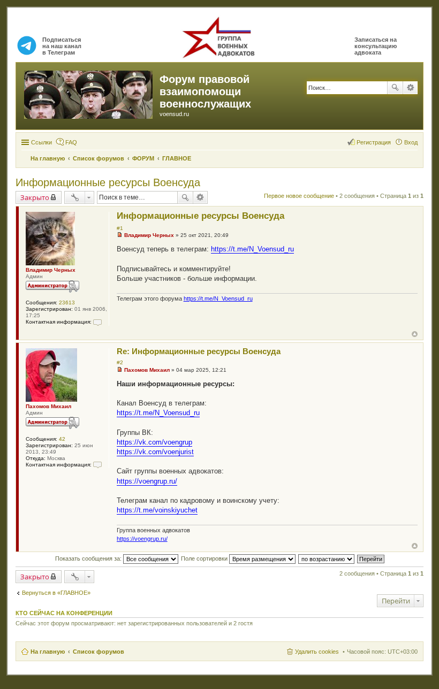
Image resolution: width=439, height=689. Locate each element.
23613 (67, 302)
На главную (48, 651)
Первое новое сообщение (299, 196)
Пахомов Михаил (48, 406)
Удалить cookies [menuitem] (317, 651)
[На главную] (89, 92)
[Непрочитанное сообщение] (120, 235)
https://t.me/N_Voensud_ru (252, 249)
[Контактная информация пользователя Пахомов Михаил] (97, 465)
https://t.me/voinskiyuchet (157, 510)
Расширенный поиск (410, 87)
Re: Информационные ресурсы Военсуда (199, 351)
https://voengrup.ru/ (147, 481)
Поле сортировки (205, 558)
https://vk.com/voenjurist (155, 452)
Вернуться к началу (415, 334)
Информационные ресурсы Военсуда (108, 182)
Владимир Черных (50, 270)
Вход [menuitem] (411, 142)
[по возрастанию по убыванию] (326, 558)
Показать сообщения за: (89, 558)
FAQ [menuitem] (71, 142)
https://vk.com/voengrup (154, 442)
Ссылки (41, 142)
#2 (120, 362)
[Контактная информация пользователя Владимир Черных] (97, 322)
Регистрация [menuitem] (374, 142)
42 (62, 439)
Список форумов (98, 651)
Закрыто (34, 197)
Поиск (395, 87)
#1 (120, 228)
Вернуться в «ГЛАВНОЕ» (56, 593)
